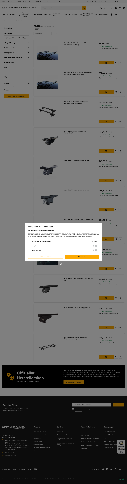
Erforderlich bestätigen (45, 256)
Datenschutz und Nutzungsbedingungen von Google (78, 236)
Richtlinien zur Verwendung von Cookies (71, 233)
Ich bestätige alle (82, 256)
